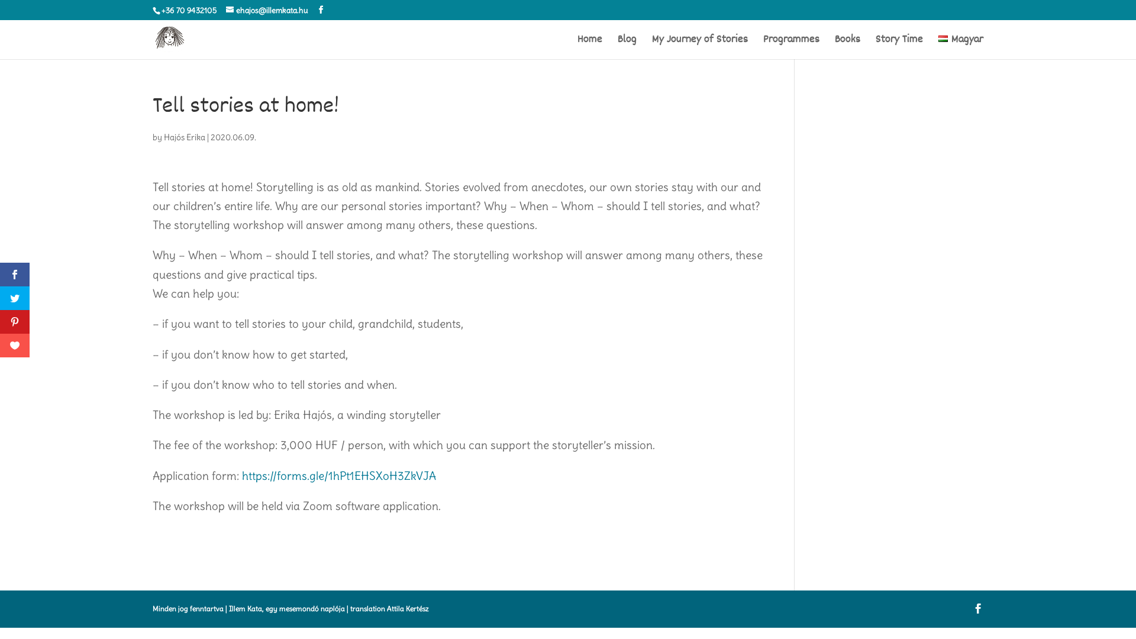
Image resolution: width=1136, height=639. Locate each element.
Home (589, 42)
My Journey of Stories (700, 42)
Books (847, 42)
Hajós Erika (184, 137)
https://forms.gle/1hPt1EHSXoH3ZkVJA (339, 476)
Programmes (791, 42)
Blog (627, 42)
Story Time (899, 42)
